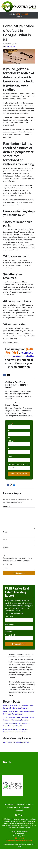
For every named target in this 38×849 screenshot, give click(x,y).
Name (10, 424)
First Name (9, 617)
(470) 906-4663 (22, 14)
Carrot (19, 846)
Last (9, 437)
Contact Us (19, 810)
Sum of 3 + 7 (8, 564)
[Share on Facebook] (4, 375)
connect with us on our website (19, 354)
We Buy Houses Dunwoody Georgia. (16, 742)
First (9, 430)
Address (11, 441)
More (18, 17)
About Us (17, 807)
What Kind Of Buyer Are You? (19, 464)
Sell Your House (10, 804)
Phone (10, 449)
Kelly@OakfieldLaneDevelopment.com (19, 840)
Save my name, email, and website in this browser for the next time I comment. (17, 559)
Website (6, 548)
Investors (10, 807)
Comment (7, 506)
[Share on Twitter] (8, 375)
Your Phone (9, 624)
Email (10, 457)
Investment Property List (25, 804)
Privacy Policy (26, 807)
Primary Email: (10, 635)
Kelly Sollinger (10, 46)
